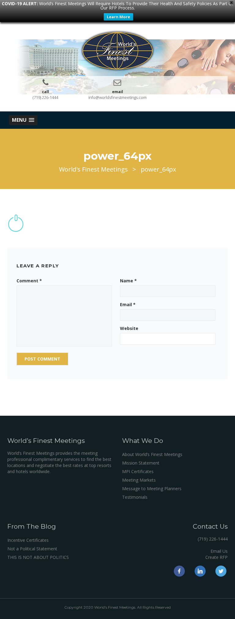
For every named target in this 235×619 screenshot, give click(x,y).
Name (128, 281)
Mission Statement (140, 463)
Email (128, 304)
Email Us (219, 551)
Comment (29, 281)
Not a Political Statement (32, 549)
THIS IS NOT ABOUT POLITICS (38, 557)
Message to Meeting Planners (151, 488)
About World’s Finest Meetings (152, 454)
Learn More (118, 17)
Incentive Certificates (28, 540)
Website (129, 328)
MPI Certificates (138, 471)
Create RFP (216, 557)
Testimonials (134, 497)
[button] (23, 120)
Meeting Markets (139, 480)
